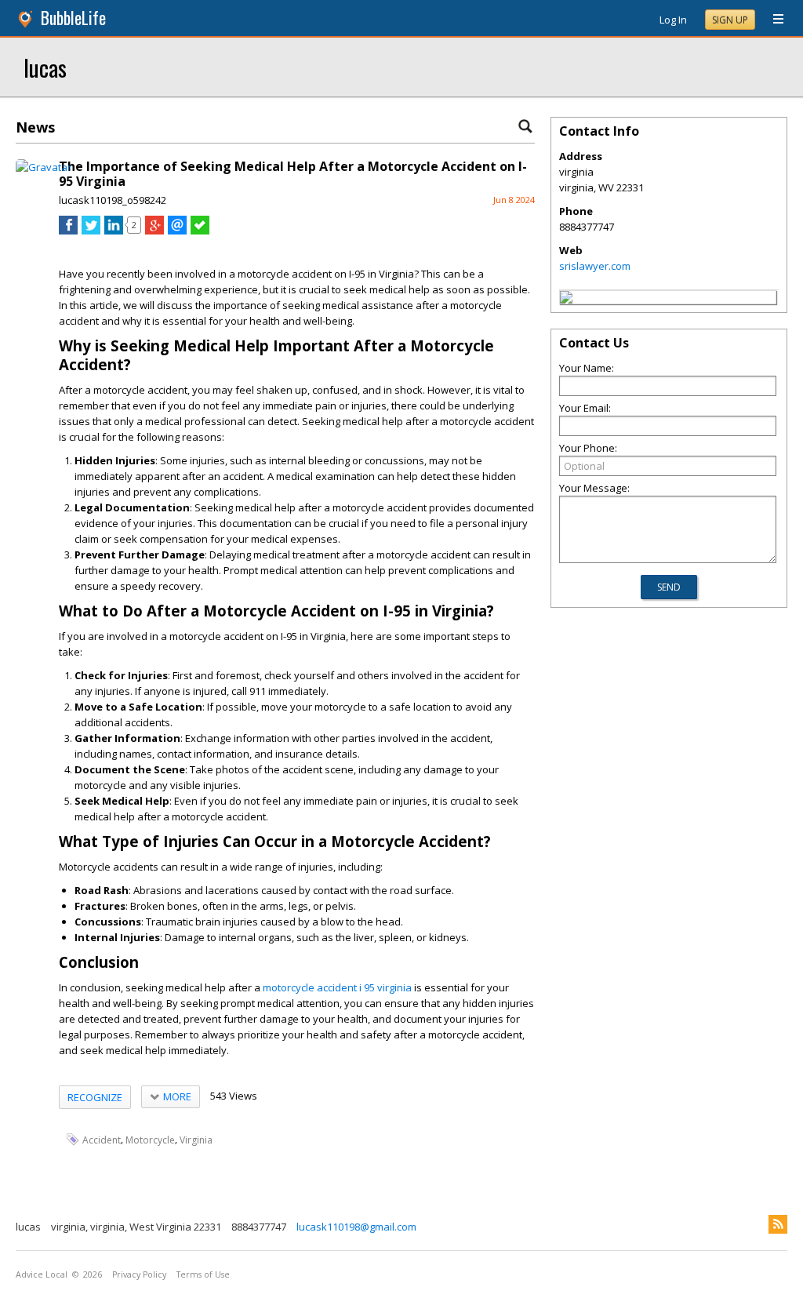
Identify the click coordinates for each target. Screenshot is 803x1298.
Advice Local (41, 1274)
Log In (673, 20)
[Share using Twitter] (91, 231)
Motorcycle (150, 1140)
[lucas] (566, 300)
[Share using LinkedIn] (113, 231)
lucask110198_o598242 (112, 200)
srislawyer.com (594, 266)
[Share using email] (177, 231)
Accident (101, 1140)
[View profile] (43, 167)
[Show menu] (772, 20)
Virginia (196, 1140)
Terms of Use (203, 1274)
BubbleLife (73, 17)
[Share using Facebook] (68, 231)
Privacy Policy (139, 1274)
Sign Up (730, 20)
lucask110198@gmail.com (356, 1227)
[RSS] (777, 1224)
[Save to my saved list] (200, 231)
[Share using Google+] (154, 231)
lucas (45, 67)
